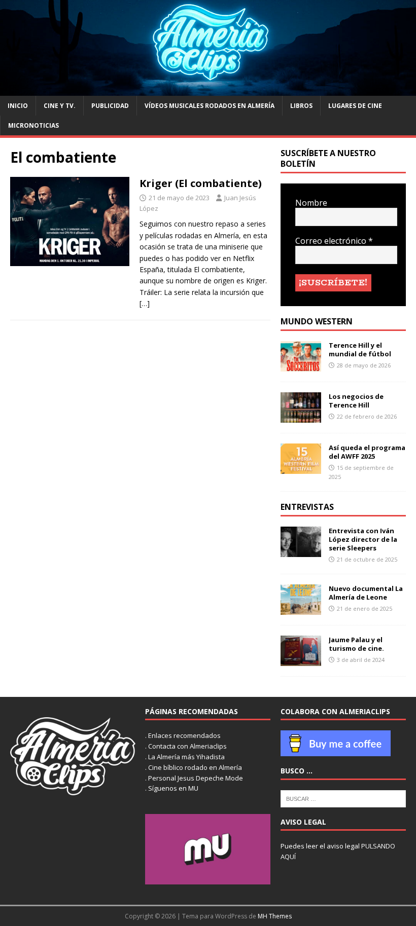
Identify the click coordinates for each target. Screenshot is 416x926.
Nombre (311, 203)
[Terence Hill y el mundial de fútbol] (301, 366)
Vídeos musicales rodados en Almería (209, 105)
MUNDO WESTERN (317, 321)
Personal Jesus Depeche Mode (195, 778)
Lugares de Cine (355, 105)
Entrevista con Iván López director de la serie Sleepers (363, 539)
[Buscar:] (343, 797)
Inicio (18, 105)
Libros (301, 105)
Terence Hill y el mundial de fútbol (360, 349)
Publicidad (110, 105)
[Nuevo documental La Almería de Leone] (301, 609)
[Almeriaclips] (208, 90)
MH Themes (275, 916)
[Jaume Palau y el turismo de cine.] (301, 660)
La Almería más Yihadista (186, 756)
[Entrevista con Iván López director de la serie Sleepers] (301, 551)
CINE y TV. (60, 105)
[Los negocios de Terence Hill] (301, 417)
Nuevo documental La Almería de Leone (366, 593)
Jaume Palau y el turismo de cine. (356, 644)
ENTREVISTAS (307, 506)
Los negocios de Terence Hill (356, 401)
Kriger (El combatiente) (201, 183)
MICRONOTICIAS (33, 125)
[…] (145, 303)
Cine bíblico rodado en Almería (195, 767)
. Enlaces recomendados (183, 735)
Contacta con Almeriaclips (187, 746)
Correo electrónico (334, 241)
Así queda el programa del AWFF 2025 (367, 452)
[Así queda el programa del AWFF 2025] (301, 468)
